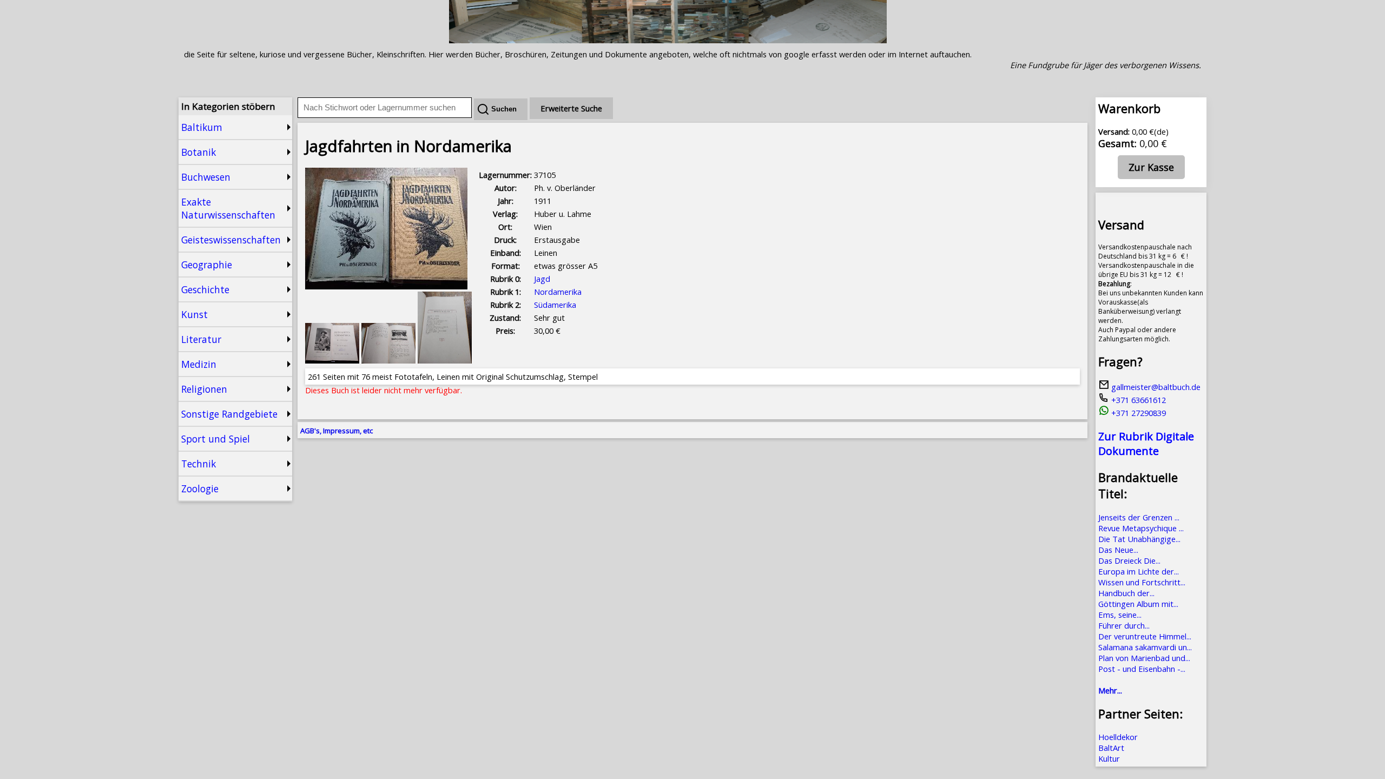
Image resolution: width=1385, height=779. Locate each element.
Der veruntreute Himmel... (1144, 636)
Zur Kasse (1151, 167)
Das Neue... (1118, 549)
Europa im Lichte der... (1138, 571)
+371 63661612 (1137, 399)
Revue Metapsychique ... (1141, 528)
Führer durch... (1124, 625)
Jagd (542, 278)
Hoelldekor (1118, 736)
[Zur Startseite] (668, 40)
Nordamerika (558, 291)
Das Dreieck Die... (1129, 560)
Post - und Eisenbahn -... (1141, 668)
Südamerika (555, 304)
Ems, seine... (1120, 614)
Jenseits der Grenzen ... (1138, 517)
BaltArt (1111, 747)
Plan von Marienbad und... (1144, 657)
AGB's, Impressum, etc (336, 430)
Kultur (1109, 758)
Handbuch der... (1126, 592)
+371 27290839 (1137, 412)
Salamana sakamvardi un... (1145, 647)
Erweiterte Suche (571, 108)
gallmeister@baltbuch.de (1155, 386)
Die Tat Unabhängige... (1139, 538)
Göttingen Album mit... (1138, 603)
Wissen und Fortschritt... (1141, 582)
